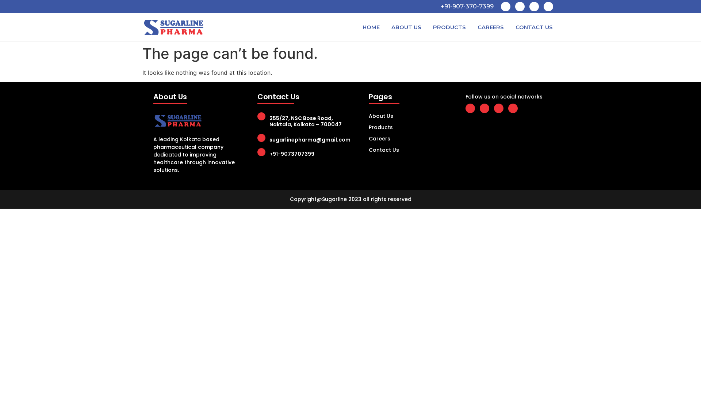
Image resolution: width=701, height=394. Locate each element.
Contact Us (534, 27)
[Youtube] (534, 6)
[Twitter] (520, 6)
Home (371, 27)
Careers (491, 27)
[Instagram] (548, 6)
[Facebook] (505, 6)
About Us (406, 27)
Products (449, 27)
